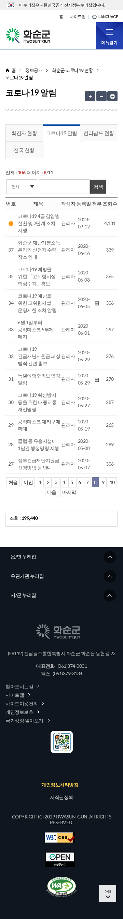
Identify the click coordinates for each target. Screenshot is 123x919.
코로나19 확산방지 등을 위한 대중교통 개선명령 (37, 402)
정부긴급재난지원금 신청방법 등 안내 (38, 463)
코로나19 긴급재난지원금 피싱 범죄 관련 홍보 (39, 356)
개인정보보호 (19, 712)
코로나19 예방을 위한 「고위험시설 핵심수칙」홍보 (37, 276)
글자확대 (90, 96)
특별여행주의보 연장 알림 (39, 379)
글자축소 (101, 96)
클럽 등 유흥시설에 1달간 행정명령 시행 (38, 444)
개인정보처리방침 (59, 784)
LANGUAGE (108, 17)
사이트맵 (77, 16)
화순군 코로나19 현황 (72, 70)
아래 (108, 891)
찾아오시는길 (19, 686)
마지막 (69, 492)
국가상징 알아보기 (24, 720)
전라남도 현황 (98, 133)
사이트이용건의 (21, 703)
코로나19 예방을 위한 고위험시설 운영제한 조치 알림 (37, 303)
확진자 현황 (24, 133)
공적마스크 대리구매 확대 (39, 425)
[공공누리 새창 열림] (60, 859)
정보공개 (33, 70)
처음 (13, 482)
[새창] (61, 887)
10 (112, 482)
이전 (28, 482)
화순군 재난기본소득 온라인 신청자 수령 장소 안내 (39, 250)
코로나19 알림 (61, 133)
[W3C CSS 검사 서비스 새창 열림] (60, 837)
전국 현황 (24, 150)
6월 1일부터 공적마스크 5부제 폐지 (36, 329)
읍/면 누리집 (23, 556)
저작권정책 (61, 797)
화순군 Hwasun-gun (29, 35)
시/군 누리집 (23, 595)
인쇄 (112, 96)
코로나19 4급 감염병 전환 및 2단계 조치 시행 (38, 223)
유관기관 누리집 (27, 576)
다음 (51, 492)
